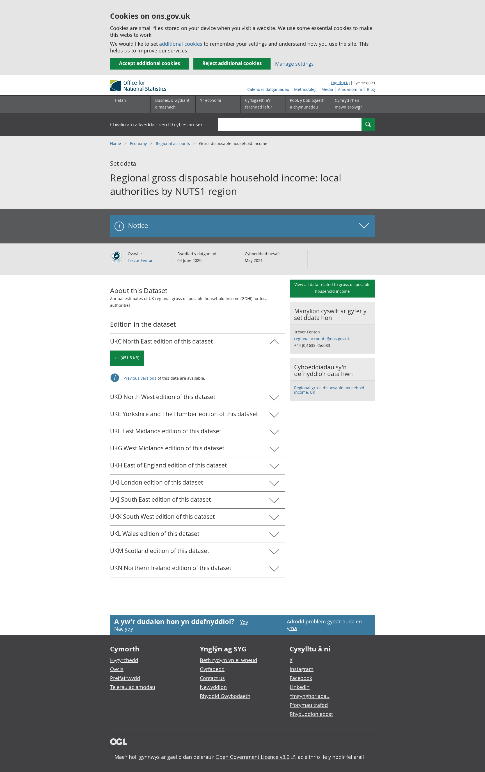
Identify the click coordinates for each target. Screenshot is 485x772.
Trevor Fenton (141, 260)
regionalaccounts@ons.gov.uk (322, 338)
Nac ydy (123, 628)
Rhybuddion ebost (311, 714)
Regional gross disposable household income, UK (329, 390)
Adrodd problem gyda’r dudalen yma (324, 625)
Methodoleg (305, 89)
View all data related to (332, 288)
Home (116, 143)
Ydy (244, 622)
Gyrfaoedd (212, 669)
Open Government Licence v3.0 (252, 756)
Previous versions (140, 378)
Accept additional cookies (149, 63)
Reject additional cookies (232, 63)
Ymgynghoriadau (310, 696)
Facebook (301, 678)
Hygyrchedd (124, 660)
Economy (139, 143)
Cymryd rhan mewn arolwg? (348, 104)
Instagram (302, 669)
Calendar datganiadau (268, 89)
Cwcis (116, 669)
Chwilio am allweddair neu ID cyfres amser (156, 124)
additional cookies (180, 43)
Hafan (120, 100)
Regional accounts (173, 143)
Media (327, 89)
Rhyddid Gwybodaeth (225, 696)
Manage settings (294, 63)
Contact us (212, 678)
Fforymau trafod (309, 705)
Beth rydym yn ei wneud (228, 660)
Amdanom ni (350, 89)
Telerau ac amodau (132, 687)
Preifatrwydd (125, 678)
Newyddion (213, 687)
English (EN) (340, 82)
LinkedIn (300, 687)
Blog (371, 89)
